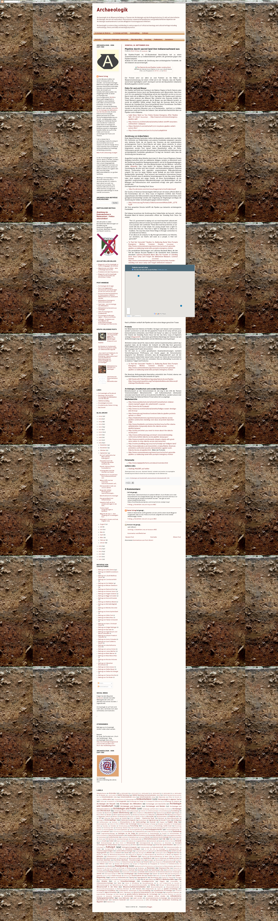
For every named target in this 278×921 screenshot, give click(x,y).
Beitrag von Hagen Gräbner (107, 593)
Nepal (156, 858)
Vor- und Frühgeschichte (164, 883)
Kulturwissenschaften (173, 847)
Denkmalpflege (135, 33)
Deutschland (142, 820)
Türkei (138, 879)
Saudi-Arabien (177, 870)
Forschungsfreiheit (121, 829)
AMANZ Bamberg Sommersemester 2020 (146, 795)
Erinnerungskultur (102, 824)
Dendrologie (100, 820)
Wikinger (161, 885)
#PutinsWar (112, 793)
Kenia (172, 841)
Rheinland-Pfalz (164, 868)
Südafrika (113, 877)
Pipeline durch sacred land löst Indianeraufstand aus (108, 476)
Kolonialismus (158, 843)
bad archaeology (145, 890)
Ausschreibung (164, 811)
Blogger (149, 907)
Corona (124, 818)
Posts (101, 683)
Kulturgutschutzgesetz (129, 847)
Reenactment (159, 866)
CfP (100, 818)
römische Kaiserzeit (119, 900)
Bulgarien (172, 816)
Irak (164, 839)
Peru (179, 862)
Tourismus (106, 879)
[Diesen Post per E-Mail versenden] (127, 483)
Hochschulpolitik (176, 837)
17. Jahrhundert (144, 793)
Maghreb (171, 852)
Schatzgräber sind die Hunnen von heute (107, 471)
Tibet (100, 879)
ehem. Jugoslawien (125, 892)
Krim (134, 845)
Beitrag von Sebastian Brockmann (105, 664)
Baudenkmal (149, 813)
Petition (102, 864)
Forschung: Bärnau (148, 826)
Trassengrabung (115, 879)
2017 (100, 440)
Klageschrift (136, 337)
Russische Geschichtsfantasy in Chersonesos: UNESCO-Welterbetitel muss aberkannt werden (108, 296)
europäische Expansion (172, 892)
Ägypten (100, 902)
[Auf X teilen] (131, 483)
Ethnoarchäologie (144, 824)
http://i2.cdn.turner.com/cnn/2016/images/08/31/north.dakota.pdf (152, 189)
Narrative (100, 858)
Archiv (102, 801)
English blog (172, 822)
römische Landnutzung (136, 900)
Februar (102, 540)
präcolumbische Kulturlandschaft (156, 478)
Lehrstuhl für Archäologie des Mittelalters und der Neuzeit (107, 110)
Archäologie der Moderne (102, 33)
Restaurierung (131, 868)
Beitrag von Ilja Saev (105, 629)
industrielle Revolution (167, 894)
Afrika (170, 797)
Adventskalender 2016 (109, 797)
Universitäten (174, 881)
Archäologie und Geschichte (155, 804)
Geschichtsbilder (174, 833)
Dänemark (114, 822)
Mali (178, 852)
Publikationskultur (173, 864)
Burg (180, 816)
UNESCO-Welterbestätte (164, 879)
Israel (104, 841)
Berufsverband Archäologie (109, 496)
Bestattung (136, 814)
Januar (102, 543)
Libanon (118, 852)
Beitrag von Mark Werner (106, 653)
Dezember (103, 445)
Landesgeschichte (174, 849)
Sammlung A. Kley (157, 870)
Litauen (134, 852)
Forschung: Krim (108, 827)
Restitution (141, 868)
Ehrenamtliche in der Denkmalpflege (133, 822)
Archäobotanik (110, 801)
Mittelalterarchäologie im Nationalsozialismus (106, 301)
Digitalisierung (153, 820)
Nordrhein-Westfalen (103, 860)
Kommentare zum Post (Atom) (143, 540)
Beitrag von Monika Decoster (107, 608)
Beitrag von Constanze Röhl (107, 579)
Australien (100, 813)
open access (137, 898)
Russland (116, 870)
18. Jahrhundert (155, 793)
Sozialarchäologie (143, 873)
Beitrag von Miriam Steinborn (107, 585)
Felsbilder (113, 826)
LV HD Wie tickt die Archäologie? (155, 849)
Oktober (103, 450)
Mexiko (169, 854)
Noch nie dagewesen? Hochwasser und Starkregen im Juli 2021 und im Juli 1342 (107, 290)
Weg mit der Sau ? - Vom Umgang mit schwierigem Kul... (109, 515)
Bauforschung (161, 813)
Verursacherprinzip (147, 883)
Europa (153, 824)
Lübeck (164, 852)
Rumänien (100, 870)
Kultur (178, 845)
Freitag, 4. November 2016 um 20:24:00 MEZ (142, 519)
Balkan (135, 813)
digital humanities (111, 892)
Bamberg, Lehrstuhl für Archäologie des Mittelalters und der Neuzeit (107, 397)
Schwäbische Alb (153, 872)
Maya (105, 854)
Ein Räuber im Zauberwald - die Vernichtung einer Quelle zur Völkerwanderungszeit (107, 348)
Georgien (164, 833)
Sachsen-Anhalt (143, 870)
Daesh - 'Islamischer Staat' (145, 818)
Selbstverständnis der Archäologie (170, 872)
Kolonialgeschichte (145, 843)
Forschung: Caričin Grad (163, 826)
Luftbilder (149, 852)
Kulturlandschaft (157, 847)
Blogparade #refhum (104, 816)
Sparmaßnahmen (174, 873)
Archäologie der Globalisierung (154, 801)
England (162, 822)
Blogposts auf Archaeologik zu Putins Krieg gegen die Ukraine (108, 265)
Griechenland (102, 837)
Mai (101, 532)
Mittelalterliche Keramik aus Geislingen (112, 367)
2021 (100, 429)
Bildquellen (152, 814)
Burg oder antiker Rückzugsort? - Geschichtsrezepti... (107, 492)
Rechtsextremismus (148, 866)
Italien (111, 841)
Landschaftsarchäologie (124, 851)
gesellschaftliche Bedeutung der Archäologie (142, 894)
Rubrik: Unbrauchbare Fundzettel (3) (107, 467)
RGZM (112, 97)
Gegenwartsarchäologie (108, 833)
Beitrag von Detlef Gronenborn (108, 572)
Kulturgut (145, 33)
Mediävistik (131, 854)
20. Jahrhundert (176, 793)
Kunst (99, 849)
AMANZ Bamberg (123, 795)
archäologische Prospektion (106, 890)
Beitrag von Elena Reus (105, 617)
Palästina (138, 862)
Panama (146, 862)
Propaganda (153, 864)
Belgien (177, 813)
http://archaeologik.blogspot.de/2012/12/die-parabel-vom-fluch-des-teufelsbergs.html (107, 743)
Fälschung (163, 831)
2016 (100, 443)
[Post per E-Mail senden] (149, 51)
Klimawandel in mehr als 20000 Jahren (108, 486)
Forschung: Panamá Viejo (123, 827)
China (106, 818)
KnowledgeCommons (105, 403)
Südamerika (122, 877)
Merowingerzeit (149, 854)
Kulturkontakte (145, 847)
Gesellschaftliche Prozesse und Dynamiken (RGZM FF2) (145, 835)
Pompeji (117, 864)
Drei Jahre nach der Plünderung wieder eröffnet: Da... (107, 462)
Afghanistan (162, 797)
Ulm (115, 881)
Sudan (157, 875)
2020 (100, 432)
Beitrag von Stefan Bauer (106, 669)
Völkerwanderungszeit (103, 885)
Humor (101, 839)
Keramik (178, 841)
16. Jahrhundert (134, 793)
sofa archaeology (152, 900)
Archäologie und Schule (164, 809)
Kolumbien (168, 843)
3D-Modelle (102, 795)
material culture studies (156, 896)
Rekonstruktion (169, 866)
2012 (100, 554)
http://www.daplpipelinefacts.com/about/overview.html (148, 463)
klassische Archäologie (113, 896)
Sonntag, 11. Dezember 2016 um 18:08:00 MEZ (142, 529)
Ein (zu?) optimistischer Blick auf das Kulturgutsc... (107, 457)
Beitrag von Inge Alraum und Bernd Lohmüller (107, 632)
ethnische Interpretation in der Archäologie (148, 892)
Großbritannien (113, 837)
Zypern (159, 889)
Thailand (164, 877)
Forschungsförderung (136, 829)
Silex (119, 873)
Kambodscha (152, 841)
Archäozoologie (133, 811)
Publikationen (158, 39)
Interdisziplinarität (136, 839)
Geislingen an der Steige (126, 833)
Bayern (169, 813)
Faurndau (105, 826)
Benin (103, 814)
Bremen (138, 816)
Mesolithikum (160, 854)
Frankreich (105, 831)
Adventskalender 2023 (128, 797)
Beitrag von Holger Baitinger (107, 627)
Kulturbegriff (100, 847)
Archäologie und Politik (120, 33)
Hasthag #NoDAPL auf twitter (138, 469)
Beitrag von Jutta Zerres (106, 570)
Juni (101, 529)
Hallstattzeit (132, 837)
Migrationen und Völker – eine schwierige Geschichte (108, 269)
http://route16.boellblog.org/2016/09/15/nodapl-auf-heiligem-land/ (152, 444)
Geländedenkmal (143, 833)
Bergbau (109, 814)
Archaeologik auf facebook (107, 393)
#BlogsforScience (101, 793)
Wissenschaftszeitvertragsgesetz (105, 889)
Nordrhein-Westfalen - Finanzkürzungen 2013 (129, 860)
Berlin (115, 814)
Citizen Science (114, 818)
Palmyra (118, 862)
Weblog (153, 885)
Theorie (171, 877)
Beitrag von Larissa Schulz (107, 649)
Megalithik (139, 854)
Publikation (163, 864)
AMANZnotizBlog (103, 401)
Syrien (170, 875)
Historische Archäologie (161, 837)
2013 (100, 551)
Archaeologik (112, 9)
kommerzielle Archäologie (133, 896)
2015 (100, 546)
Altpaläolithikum (119, 799)
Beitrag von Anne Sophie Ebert (108, 611)
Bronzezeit (150, 816)
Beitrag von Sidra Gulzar (106, 667)
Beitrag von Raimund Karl (106, 589)
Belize (98, 814)
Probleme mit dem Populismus (108, 272)
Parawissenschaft (169, 862)
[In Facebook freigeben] (133, 483)
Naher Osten (168, 856)
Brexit (143, 816)
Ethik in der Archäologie (129, 824)
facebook (100, 698)
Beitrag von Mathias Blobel (107, 602)
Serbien (99, 873)
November (103, 448)
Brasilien (131, 816)
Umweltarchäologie (128, 881)
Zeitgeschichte (150, 889)
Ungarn (162, 881)
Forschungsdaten (109, 829)
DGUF (131, 818)
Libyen (126, 852)
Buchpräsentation (162, 816)
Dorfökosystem (103, 822)
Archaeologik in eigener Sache (169, 799)
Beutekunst (144, 814)
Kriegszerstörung (125, 845)
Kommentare (103, 686)
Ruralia (107, 870)
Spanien (155, 873)
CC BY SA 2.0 (157, 71)
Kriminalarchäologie (146, 845)
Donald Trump (165, 820)
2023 (100, 424)
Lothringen (141, 852)
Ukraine (104, 881)
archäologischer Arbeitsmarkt (127, 890)
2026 (100, 416)
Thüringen (178, 877)
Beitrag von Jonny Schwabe (107, 639)
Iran (171, 839)
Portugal (134, 864)
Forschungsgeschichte (153, 829)
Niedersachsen (174, 858)
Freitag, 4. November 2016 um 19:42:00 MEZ (142, 504)
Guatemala (124, 837)
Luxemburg (158, 852)
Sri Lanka (107, 875)
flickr (165, 71)
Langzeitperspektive (141, 851)
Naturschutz (122, 858)
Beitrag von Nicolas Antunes (107, 659)
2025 (100, 419)
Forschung (148, 39)
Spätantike (100, 875)
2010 (100, 559)
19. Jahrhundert (166, 793)
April (101, 535)
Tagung (131, 877)
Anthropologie (129, 799)
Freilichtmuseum (117, 831)
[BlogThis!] (129, 483)
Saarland (124, 870)
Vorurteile (176, 883)
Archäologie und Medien (155, 806)
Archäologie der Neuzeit (106, 804)
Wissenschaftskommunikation (134, 887)
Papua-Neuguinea (157, 862)
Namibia (177, 856)
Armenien (143, 811)
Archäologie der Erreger (106, 286)
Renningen (122, 868)
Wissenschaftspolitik (157, 887)
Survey (163, 875)
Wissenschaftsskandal (172, 887)
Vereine (127, 883)
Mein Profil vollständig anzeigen (107, 152)
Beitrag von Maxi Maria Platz (107, 656)
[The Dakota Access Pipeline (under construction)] (153, 67)
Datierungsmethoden (173, 818)
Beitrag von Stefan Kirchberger (108, 671)
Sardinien (169, 870)
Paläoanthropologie (128, 862)
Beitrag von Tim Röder (105, 677)
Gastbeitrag (177, 831)
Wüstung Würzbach (123, 889)
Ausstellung (175, 811)
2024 (100, 421)
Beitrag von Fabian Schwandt (108, 620)
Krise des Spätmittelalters (164, 845)
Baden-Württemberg (121, 813)
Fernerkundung (123, 826)
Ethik (117, 824)
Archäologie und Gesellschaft (138, 478)
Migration (176, 854)
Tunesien (131, 879)
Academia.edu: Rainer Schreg (107, 405)
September (103, 453)
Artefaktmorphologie (152, 811)
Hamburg (140, 837)
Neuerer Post (129, 537)
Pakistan (111, 862)
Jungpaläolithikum (141, 841)
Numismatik (159, 860)
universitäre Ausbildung (170, 900)
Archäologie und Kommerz (130, 806)
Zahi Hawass (136, 889)
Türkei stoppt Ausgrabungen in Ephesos (106, 509)
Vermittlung (135, 883)
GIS (169, 831)
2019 (100, 435)
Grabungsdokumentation (174, 835)
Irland (177, 839)
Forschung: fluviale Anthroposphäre (155, 827)
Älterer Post (177, 537)
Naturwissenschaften (135, 858)
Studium (150, 875)
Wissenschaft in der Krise (107, 887)
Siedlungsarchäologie (110, 873)
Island (98, 841)
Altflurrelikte (107, 799)
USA (168, 478)
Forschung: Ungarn (138, 827)
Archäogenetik (121, 801)
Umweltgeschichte (148, 881)
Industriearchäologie (122, 839)
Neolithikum (147, 858)
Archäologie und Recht (149, 809)
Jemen (124, 841)
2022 (100, 427)
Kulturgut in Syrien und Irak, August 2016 (109, 520)
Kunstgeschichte (109, 849)
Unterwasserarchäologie (105, 883)
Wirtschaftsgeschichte (173, 885)
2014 (100, 548)
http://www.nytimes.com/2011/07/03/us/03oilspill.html (147, 130)
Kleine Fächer (119, 843)
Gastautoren (169, 39)
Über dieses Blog (136, 39)
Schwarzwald (125, 872)
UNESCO (150, 879)
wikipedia (133, 166)
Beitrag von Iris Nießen (105, 583)
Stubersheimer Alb (138, 875)
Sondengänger (129, 873)
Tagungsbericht (142, 877)
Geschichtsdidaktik (102, 835)
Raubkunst (138, 866)
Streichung (127, 875)
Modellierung (124, 856)
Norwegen (150, 860)
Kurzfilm (120, 849)
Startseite (98, 39)
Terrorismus (154, 877)
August (102, 524)
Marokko (99, 854)
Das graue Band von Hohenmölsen (106, 499)
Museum (134, 856)
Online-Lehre (168, 860)
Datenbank (161, 818)
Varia (119, 883)
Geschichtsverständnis (116, 835)
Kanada (161, 841)
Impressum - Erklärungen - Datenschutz (116, 39)
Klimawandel (131, 843)
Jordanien (131, 841)
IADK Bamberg (109, 839)
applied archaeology (171, 889)
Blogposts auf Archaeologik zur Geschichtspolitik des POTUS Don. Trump (107, 276)
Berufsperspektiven (125, 814)
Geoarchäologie (154, 833)
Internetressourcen (151, 839)
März (101, 537)
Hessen (147, 837)
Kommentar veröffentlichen (137, 533)
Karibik (167, 841)
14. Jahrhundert (124, 793)
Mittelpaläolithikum (112, 856)
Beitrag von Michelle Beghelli (107, 604)
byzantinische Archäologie (163, 890)
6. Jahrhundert (111, 795)
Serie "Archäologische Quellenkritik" (105, 312)
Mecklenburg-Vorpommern (117, 854)
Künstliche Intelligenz (132, 849)
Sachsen (131, 870)
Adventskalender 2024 (147, 797)
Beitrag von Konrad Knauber (107, 598)
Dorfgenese (177, 820)
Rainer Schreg (131, 510)
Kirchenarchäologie (106, 843)
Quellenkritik (101, 866)
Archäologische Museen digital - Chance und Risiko (107, 316)
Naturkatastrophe (111, 858)
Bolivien (115, 816)
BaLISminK (101, 407)
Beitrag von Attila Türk (105, 615)
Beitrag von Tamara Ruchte (107, 675)
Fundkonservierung (152, 831)
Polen (110, 864)
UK (144, 879)
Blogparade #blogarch (175, 814)
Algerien (99, 799)
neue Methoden (124, 898)
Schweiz (142, 872)
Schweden (134, 872)
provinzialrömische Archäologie (156, 898)
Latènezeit (151, 851)
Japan (118, 841)
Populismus (126, 864)
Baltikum (141, 813)
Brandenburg (123, 816)
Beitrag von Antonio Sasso (107, 591)
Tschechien (125, 879)
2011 (100, 556)
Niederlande (163, 858)
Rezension (151, 868)
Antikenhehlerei (144, 799)
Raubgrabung (121, 866)
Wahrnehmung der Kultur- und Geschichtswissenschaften (130, 885)
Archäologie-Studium (121, 811)
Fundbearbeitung (140, 831)
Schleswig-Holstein (113, 872)
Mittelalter (100, 856)
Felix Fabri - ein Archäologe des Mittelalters (107, 305)
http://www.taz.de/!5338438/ (138, 406)
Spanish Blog (164, 873)
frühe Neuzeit (120, 894)
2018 (100, 437)
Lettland (111, 852)
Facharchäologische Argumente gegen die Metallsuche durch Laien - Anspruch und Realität (108, 338)
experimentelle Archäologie (105, 894)
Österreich (110, 902)
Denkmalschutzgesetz (128, 820)
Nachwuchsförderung (156, 856)
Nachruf (144, 856)
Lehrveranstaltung (162, 851)
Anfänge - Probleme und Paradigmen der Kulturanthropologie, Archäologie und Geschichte (107, 322)
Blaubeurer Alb (162, 814)
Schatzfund (101, 872)
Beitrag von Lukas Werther (107, 651)
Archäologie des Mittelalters (131, 804)
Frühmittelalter (128, 831)
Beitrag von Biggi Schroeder (107, 596)
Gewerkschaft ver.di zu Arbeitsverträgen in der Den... (108, 504)
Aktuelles (177, 797)
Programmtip (143, 864)
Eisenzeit (153, 822)
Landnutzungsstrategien (105, 851)
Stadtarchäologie (116, 875)
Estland (112, 824)
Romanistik (177, 868)
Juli (101, 527)
